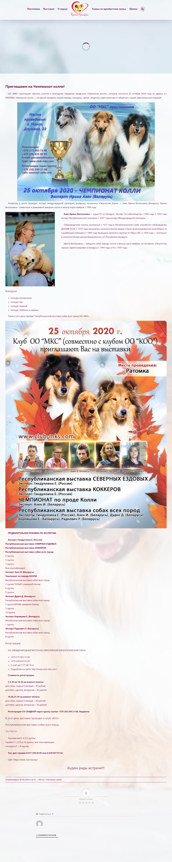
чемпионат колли (53, 779)
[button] (132, 9)
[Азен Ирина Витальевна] (30, 213)
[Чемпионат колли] (86, 103)
